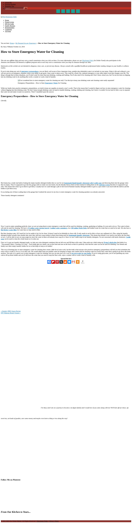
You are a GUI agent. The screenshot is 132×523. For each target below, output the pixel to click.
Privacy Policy (54, 521)
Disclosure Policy (88, 60)
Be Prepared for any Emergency (26, 43)
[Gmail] (73, 262)
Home (12, 43)
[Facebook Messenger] (69, 262)
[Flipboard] (53, 262)
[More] (78, 262)
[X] (61, 262)
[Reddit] (65, 262)
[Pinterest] (57, 262)
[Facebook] (49, 262)
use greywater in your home (81, 253)
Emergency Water (51, 83)
